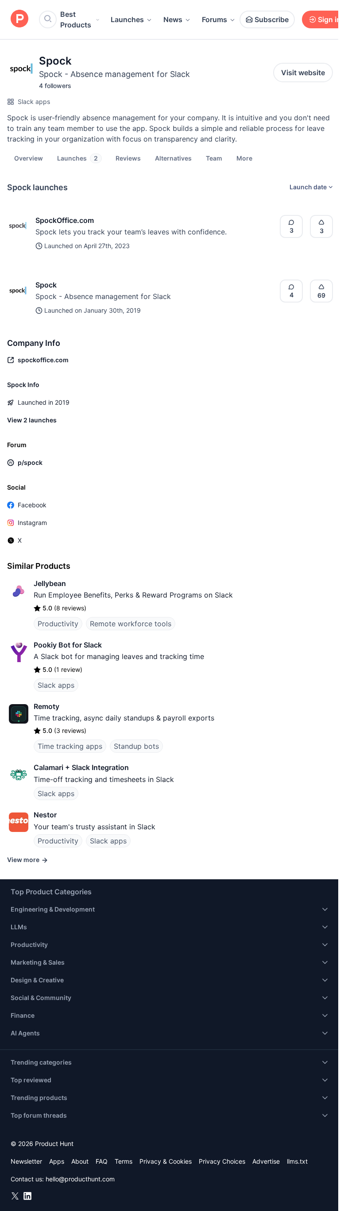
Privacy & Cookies (165, 1161)
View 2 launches (32, 420)
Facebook (32, 505)
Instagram (32, 522)
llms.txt (297, 1161)
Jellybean (50, 583)
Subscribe (272, 19)
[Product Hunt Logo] (19, 19)
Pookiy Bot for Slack (68, 644)
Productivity (58, 623)
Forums (214, 19)
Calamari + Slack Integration (81, 767)
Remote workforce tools (130, 623)
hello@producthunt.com (80, 1179)
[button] (244, 157)
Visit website (303, 72)
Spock (46, 284)
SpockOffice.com (64, 220)
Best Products (75, 19)
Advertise (266, 1161)
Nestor (45, 814)
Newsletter (26, 1161)
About (80, 1161)
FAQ (102, 1161)
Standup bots (136, 746)
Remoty (46, 706)
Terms (123, 1161)
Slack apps (34, 101)
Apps (56, 1161)
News (172, 19)
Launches (127, 19)
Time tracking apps (70, 746)
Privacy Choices (222, 1161)
